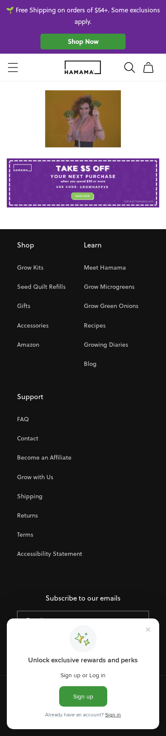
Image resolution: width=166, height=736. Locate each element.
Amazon (28, 344)
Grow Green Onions (111, 306)
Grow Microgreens (109, 286)
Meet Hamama (105, 267)
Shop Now (83, 41)
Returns (27, 515)
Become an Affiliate (44, 457)
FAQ (23, 419)
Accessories (33, 325)
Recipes (95, 325)
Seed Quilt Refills (41, 286)
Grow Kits (30, 267)
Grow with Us (35, 477)
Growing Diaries (106, 344)
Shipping (30, 496)
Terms (25, 534)
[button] (12, 67)
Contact (27, 438)
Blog (90, 363)
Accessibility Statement (49, 553)
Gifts (23, 306)
